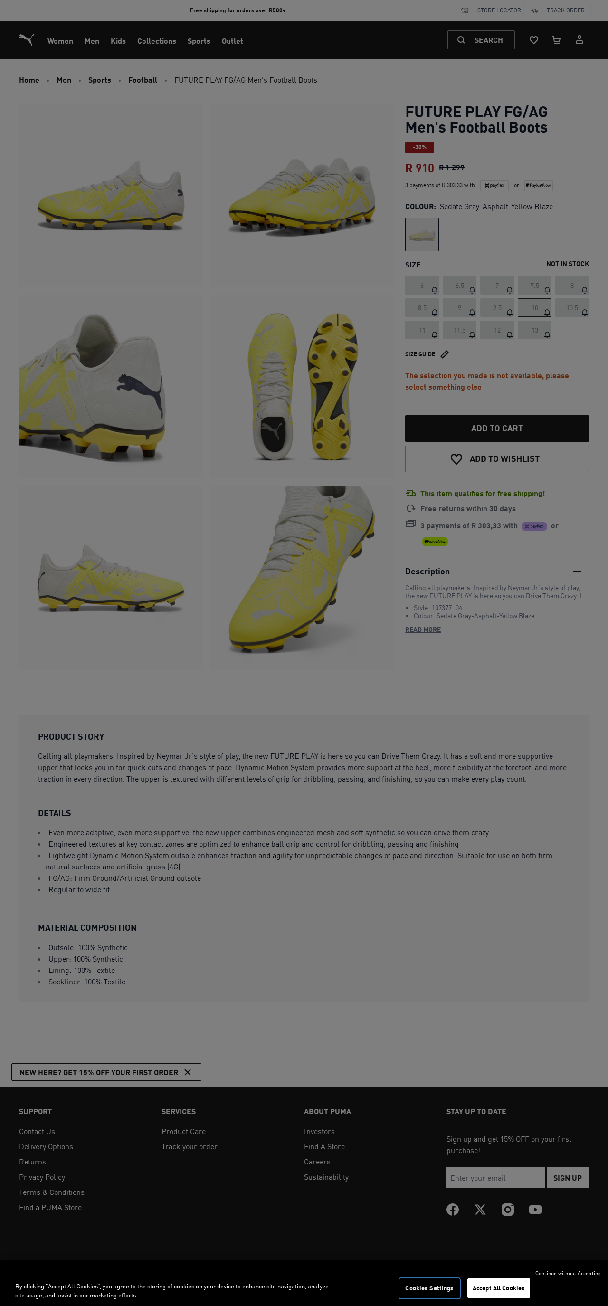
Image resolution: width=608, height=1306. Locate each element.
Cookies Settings (429, 1288)
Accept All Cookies (499, 1288)
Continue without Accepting (568, 1273)
